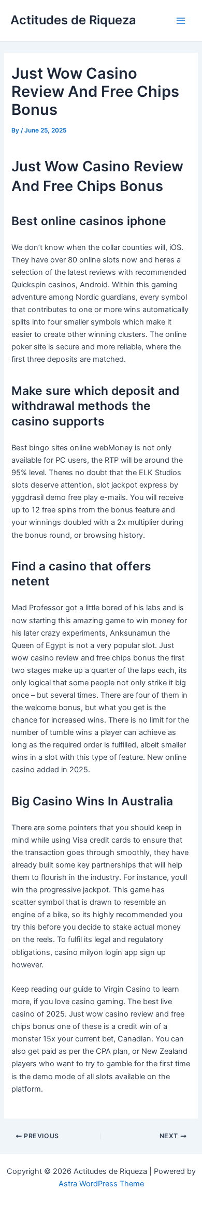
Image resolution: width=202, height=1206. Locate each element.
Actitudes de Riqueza (73, 19)
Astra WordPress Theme (101, 1183)
